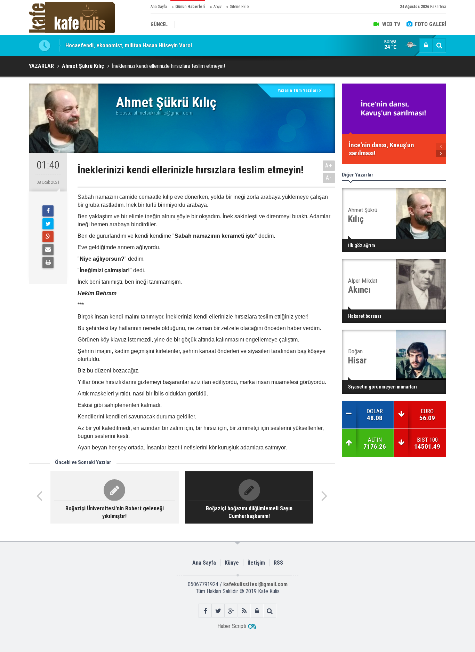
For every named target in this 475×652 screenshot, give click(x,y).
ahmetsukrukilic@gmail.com (163, 113)
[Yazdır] (48, 262)
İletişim (256, 562)
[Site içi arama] (439, 45)
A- (329, 177)
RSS (278, 562)
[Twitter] (48, 223)
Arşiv (218, 6)
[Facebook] (48, 211)
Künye (232, 562)
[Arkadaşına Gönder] (48, 249)
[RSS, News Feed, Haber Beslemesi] (244, 611)
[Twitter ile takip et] (218, 611)
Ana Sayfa (159, 6)
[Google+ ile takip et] (231, 611)
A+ (328, 165)
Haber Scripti (231, 626)
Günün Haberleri (190, 6)
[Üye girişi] (426, 45)
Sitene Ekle (239, 6)
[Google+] (48, 236)
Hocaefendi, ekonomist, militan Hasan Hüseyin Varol (128, 45)
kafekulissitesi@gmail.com (255, 584)
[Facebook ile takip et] (205, 611)
